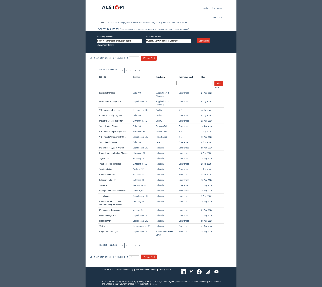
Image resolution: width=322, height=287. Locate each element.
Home (103, 22)
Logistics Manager (107, 92)
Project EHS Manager (108, 231)
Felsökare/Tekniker (107, 180)
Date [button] (203, 77)
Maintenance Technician (109, 210)
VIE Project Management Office (112, 137)
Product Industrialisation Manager (114, 153)
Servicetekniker (106, 169)
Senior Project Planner (109, 126)
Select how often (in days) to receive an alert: (109, 58)
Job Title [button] (102, 77)
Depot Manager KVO (108, 215)
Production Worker (107, 174)
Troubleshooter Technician (110, 163)
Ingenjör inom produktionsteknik (113, 190)
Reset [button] (217, 87)
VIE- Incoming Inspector (109, 110)
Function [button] (160, 77)
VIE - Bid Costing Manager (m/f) (113, 131)
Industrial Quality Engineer (110, 115)
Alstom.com (217, 8)
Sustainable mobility (124, 269)
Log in (205, 8)
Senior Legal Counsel (108, 142)
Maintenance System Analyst (111, 147)
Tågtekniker (104, 158)
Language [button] (216, 17)
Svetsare (103, 185)
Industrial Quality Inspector (111, 120)
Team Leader (104, 196)
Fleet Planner (105, 220)
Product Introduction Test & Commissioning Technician (111, 203)
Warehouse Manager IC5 (110, 101)
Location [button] (136, 77)
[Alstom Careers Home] (112, 7)
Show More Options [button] (105, 45)
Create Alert (149, 58)
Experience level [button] (186, 77)
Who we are (107, 269)
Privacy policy (165, 269)
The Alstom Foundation (146, 269)
